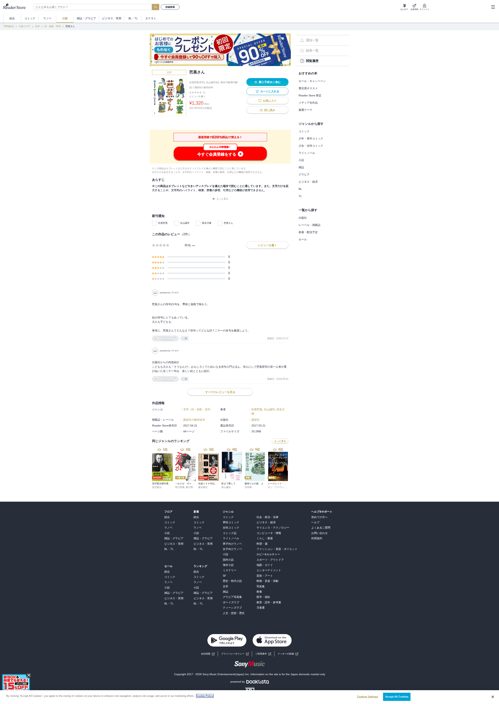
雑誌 (301, 167)
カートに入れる (269, 91)
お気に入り (270, 100)
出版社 (303, 217)
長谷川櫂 (206, 223)
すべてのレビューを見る (220, 392)
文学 (37, 26)
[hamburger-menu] (492, 7)
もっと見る (222, 198)
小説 (301, 160)
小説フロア (24, 26)
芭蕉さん (228, 223)
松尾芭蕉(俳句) (197, 82)
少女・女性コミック (311, 145)
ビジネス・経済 (308, 181)
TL (300, 196)
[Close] (492, 697)
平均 (187, 245)
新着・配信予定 (308, 232)
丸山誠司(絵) (212, 82)
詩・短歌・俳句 (52, 26)
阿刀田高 (180, 487)
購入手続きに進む (270, 82)
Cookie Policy (204, 695)
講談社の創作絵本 (204, 87)
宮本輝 (248, 487)
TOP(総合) (8, 26)
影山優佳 (226, 487)
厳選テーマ (305, 109)
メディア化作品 (308, 102)
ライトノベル (307, 152)
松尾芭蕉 (163, 223)
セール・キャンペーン (312, 81)
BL (300, 188)
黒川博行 (190, 487)
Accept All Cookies (396, 696)
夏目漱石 (203, 487)
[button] (287, 653)
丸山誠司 (184, 223)
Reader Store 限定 (310, 95)
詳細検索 (170, 7)
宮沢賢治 (156, 487)
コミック (304, 131)
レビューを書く (197, 96)
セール (303, 239)
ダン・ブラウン (276, 487)
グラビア (304, 174)
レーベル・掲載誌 (309, 224)
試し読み (269, 110)
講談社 (255, 419)
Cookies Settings (367, 696)
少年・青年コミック (311, 138)
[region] (249, 697)
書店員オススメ (308, 88)
